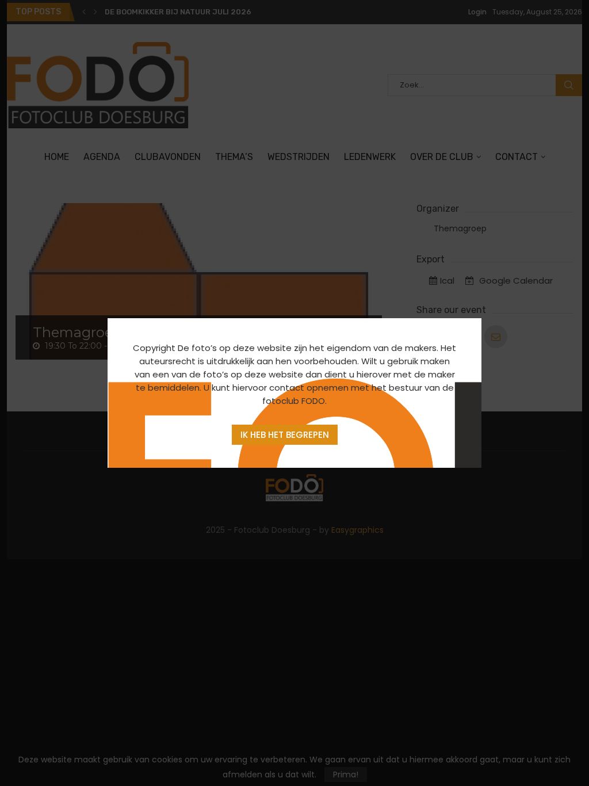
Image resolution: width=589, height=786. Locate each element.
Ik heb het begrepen (284, 435)
